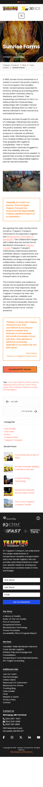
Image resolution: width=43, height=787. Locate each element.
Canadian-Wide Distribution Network (20, 646)
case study (12, 382)
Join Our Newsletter (21, 602)
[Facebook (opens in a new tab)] (4, 737)
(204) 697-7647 (13, 718)
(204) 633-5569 (12, 721)
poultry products (32, 382)
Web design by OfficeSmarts (21, 752)
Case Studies (19, 56)
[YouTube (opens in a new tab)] (38, 737)
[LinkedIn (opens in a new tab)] (29, 737)
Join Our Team (10, 674)
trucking (33, 387)
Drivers (7, 434)
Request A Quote (11, 696)
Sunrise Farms (30, 385)
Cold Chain (9, 431)
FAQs (5, 694)
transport (18, 387)
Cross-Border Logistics (13, 649)
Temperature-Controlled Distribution (20, 658)
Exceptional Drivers (12, 624)
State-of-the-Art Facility (14, 619)
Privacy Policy (9, 699)
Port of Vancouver (11, 621)
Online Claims (9, 679)
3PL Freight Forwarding (13, 660)
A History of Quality (12, 616)
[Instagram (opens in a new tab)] (12, 737)
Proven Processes (11, 630)
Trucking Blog (9, 688)
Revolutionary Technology (15, 627)
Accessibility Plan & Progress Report (20, 633)
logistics (21, 382)
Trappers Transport (13, 440)
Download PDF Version (20, 369)
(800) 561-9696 (12, 724)
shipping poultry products (13, 385)
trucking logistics (10, 389)
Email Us (22, 2)
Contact (7, 702)
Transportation (11, 437)
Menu (21, 16)
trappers (26, 387)
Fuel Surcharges (10, 677)
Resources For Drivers (13, 685)
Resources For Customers (15, 682)
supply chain (8, 387)
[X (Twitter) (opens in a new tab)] (20, 737)
